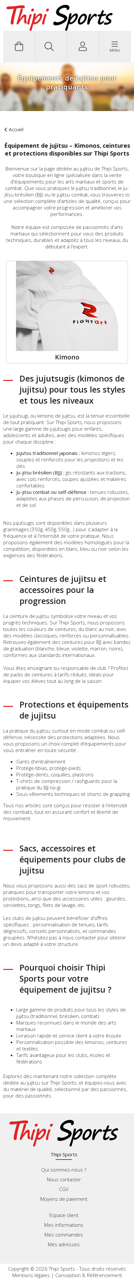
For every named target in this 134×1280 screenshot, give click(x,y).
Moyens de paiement (63, 1199)
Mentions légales (31, 1275)
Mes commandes (64, 1234)
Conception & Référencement (88, 1275)
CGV (64, 1189)
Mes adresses (64, 1244)
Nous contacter (64, 1179)
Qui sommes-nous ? (63, 1169)
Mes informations (63, 1225)
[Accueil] (60, 18)
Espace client (63, 1215)
